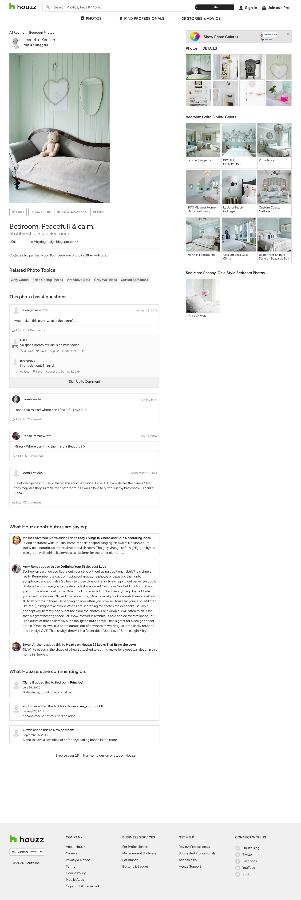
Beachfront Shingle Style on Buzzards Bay (274, 256)
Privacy (71, 860)
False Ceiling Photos (48, 280)
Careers (72, 853)
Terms (70, 867)
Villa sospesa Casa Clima (236, 256)
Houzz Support (190, 867)
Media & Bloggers (36, 45)
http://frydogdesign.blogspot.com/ (52, 242)
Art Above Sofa (78, 280)
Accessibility (188, 860)
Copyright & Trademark (83, 886)
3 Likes (28, 351)
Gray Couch (20, 280)
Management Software (139, 853)
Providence (266, 160)
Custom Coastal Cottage (270, 209)
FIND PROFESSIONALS (144, 18)
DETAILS (209, 48)
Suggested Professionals (197, 853)
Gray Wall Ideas (105, 280)
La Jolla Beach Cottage (233, 209)
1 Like (19, 456)
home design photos (105, 756)
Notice (85, 860)
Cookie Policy (76, 873)
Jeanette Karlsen (39, 39)
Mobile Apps (75, 880)
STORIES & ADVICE (204, 18)
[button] (13, 330)
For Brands (130, 860)
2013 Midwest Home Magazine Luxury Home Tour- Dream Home (201, 209)
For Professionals (135, 847)
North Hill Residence (201, 254)
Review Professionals (194, 847)
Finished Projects (199, 160)
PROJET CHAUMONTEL (233, 162)
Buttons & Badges (135, 867)
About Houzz (75, 847)
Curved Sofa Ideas (134, 280)
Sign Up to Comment (84, 382)
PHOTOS (94, 18)
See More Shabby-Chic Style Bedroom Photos (225, 273)
